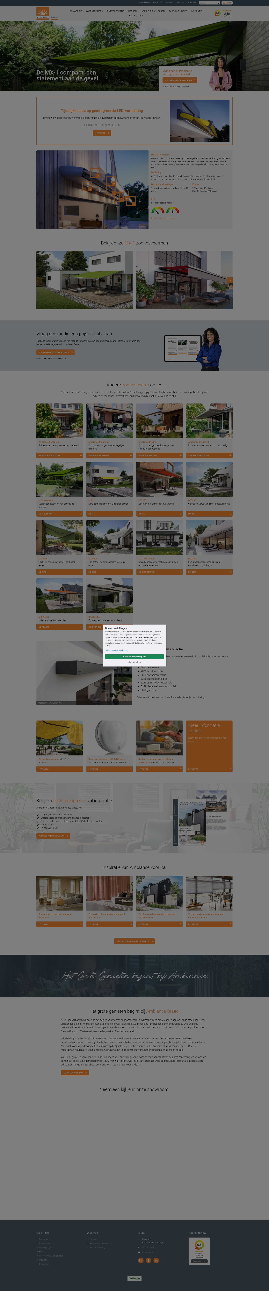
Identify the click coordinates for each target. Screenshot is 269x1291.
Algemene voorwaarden (100, 1243)
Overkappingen (94, 11)
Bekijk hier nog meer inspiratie (133, 941)
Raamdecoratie (115, 11)
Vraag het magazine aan (51, 836)
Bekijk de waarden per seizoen (164, 218)
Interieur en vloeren (153, 11)
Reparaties (158, 3)
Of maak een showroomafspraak (176, 86)
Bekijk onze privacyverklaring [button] (116, 650)
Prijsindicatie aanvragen (178, 80)
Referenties (136, 15)
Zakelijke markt (178, 11)
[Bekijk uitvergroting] (84, 280)
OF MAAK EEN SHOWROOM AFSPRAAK (51, 359)
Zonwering (76, 11)
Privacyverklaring (97, 1247)
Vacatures (191, 3)
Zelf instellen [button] (134, 662)
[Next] (230, 280)
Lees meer (100, 133)
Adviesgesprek (144, 3)
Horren (132, 11)
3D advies (227, 3)
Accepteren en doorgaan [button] (134, 656)
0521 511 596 (148, 1247)
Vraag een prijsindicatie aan (54, 352)
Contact (169, 3)
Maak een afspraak (74, 1073)
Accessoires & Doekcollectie (51, 1256)
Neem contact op (149, 1252)
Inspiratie (196, 11)
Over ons (180, 3)
